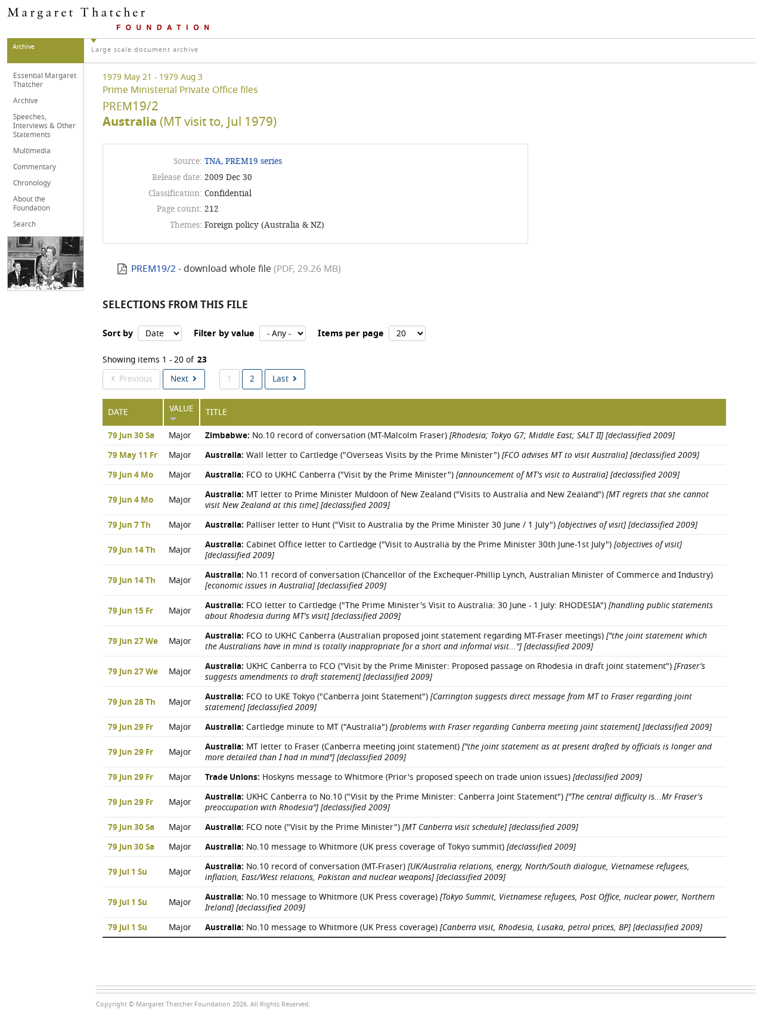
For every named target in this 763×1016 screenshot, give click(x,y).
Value (181, 408)
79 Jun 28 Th (132, 702)
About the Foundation (31, 203)
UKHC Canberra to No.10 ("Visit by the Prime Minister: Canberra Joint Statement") (454, 802)
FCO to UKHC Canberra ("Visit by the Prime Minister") (442, 475)
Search (24, 224)
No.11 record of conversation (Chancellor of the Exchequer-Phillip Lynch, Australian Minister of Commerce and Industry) (459, 580)
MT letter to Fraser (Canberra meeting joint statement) (458, 752)
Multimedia (32, 150)
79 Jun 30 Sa (131, 436)
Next (179, 379)
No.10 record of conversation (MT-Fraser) (447, 872)
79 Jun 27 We (133, 642)
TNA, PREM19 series (243, 161)
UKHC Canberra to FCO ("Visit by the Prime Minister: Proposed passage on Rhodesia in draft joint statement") (455, 671)
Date (118, 412)
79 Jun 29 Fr (130, 727)
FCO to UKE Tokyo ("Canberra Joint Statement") (448, 702)
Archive (25, 100)
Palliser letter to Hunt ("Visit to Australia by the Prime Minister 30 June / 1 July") (451, 525)
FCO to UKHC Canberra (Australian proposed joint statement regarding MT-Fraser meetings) (456, 641)
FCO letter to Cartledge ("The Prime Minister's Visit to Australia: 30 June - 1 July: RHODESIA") (459, 610)
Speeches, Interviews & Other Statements (44, 125)
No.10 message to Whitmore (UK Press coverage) (460, 902)
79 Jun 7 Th (129, 525)
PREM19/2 (153, 269)
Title (216, 412)
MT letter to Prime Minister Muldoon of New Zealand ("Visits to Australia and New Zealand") (457, 500)
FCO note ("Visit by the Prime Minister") (391, 827)
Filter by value (224, 333)
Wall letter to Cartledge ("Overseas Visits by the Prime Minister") (452, 455)
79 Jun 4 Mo (130, 475)
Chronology (32, 183)
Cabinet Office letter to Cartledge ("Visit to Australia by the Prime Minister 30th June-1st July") (443, 550)
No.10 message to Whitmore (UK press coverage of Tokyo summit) (390, 847)
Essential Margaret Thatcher (44, 80)
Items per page (351, 333)
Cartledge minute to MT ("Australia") (458, 727)
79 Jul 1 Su (127, 872)
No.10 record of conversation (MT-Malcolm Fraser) (440, 435)
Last (280, 379)
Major (180, 435)
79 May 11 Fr (132, 455)
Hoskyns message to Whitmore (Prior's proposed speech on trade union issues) (423, 777)
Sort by (118, 333)
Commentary (34, 167)
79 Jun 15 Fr (130, 611)
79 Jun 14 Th (132, 550)
